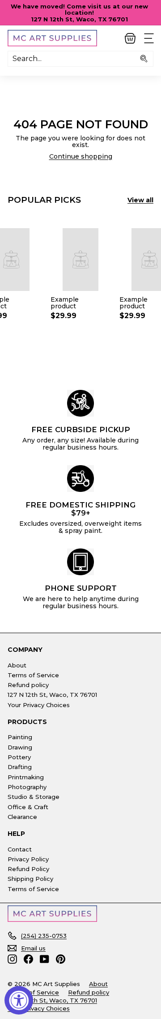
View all (140, 200)
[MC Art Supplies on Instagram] (12, 959)
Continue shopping (80, 156)
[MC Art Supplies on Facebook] (28, 959)
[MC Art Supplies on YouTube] (44, 959)
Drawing (20, 747)
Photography (27, 786)
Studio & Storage (33, 796)
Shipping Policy (30, 878)
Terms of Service (33, 675)
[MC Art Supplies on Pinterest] (60, 959)
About (17, 665)
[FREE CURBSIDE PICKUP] (80, 403)
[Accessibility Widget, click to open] (18, 1000)
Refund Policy (28, 868)
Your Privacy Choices (39, 704)
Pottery (19, 757)
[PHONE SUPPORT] (80, 561)
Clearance (22, 816)
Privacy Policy (28, 859)
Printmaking (26, 777)
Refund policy (28, 684)
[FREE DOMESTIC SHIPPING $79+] (80, 478)
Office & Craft (28, 806)
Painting (20, 737)
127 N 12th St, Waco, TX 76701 (52, 694)
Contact (20, 849)
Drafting (20, 766)
